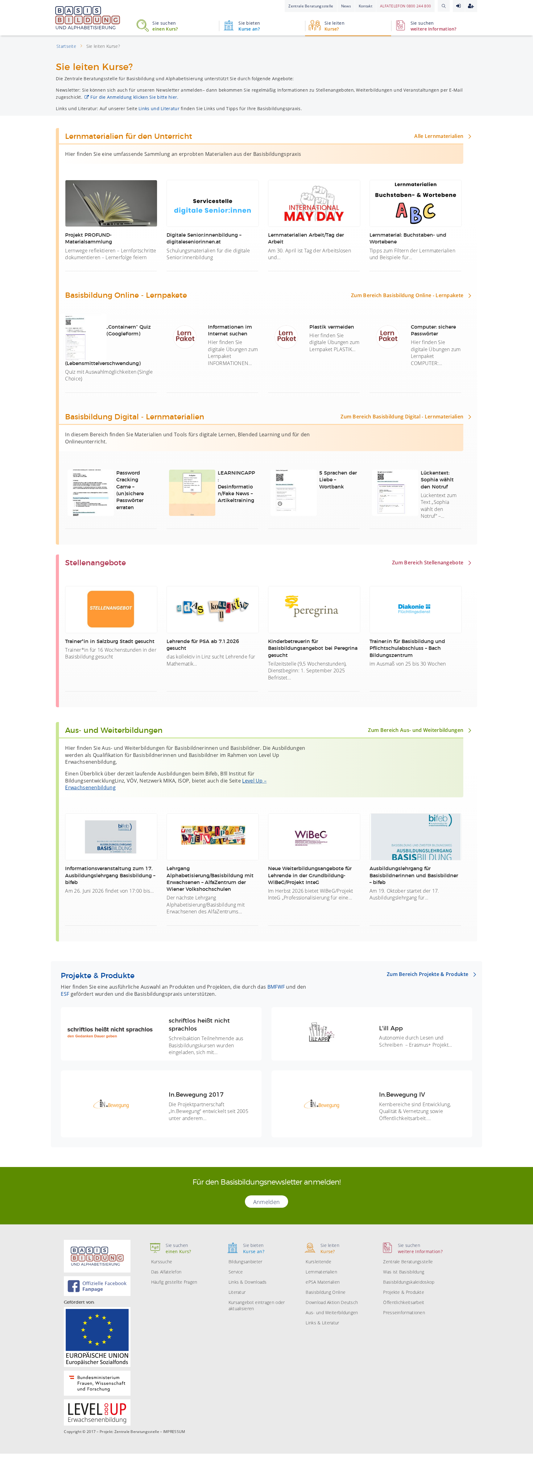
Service (236, 1272)
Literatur (237, 1292)
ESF (65, 993)
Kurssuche (161, 1262)
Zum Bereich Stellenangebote (427, 562)
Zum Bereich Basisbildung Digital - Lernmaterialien (402, 416)
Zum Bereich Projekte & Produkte (427, 974)
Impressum (174, 1431)
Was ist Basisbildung (403, 1272)
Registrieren (471, 6)
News (346, 6)
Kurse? (334, 26)
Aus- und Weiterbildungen (114, 730)
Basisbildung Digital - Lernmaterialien (134, 417)
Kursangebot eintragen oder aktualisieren (257, 1305)
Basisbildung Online (325, 1292)
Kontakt (365, 6)
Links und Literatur (159, 108)
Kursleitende (318, 1262)
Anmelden (459, 6)
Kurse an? (249, 26)
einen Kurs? (165, 26)
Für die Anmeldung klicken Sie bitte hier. (134, 97)
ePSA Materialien (323, 1282)
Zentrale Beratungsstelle (310, 6)
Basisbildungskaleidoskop (408, 1282)
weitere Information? (434, 26)
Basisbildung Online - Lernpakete (126, 295)
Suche (443, 6)
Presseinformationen (404, 1312)
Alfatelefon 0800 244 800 (405, 6)
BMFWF (276, 986)
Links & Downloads (248, 1282)
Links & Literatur (322, 1323)
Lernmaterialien (321, 1272)
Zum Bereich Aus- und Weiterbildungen (415, 730)
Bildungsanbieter (245, 1262)
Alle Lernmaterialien (438, 136)
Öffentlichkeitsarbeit (403, 1302)
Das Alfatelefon (166, 1272)
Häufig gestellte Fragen (174, 1282)
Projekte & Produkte (97, 976)
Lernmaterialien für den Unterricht (128, 136)
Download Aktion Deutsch (332, 1302)
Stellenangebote (95, 563)
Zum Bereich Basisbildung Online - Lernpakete (407, 295)
